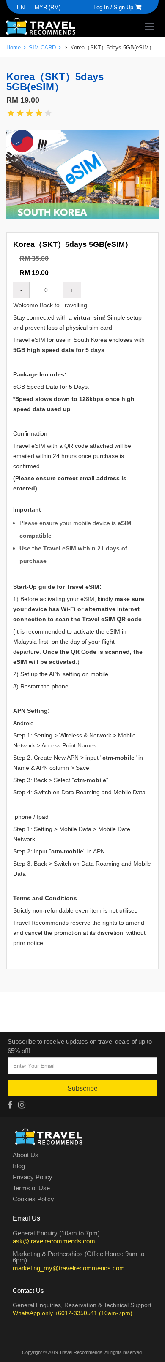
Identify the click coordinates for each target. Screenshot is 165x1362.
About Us (25, 1155)
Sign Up (123, 7)
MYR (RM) (47, 7)
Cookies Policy (33, 1199)
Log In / (103, 7)
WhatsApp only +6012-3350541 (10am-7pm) (72, 1312)
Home (14, 47)
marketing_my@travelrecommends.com (69, 1268)
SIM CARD (43, 47)
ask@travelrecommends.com (54, 1241)
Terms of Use (31, 1188)
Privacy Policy (32, 1177)
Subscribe (82, 1088)
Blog (19, 1166)
